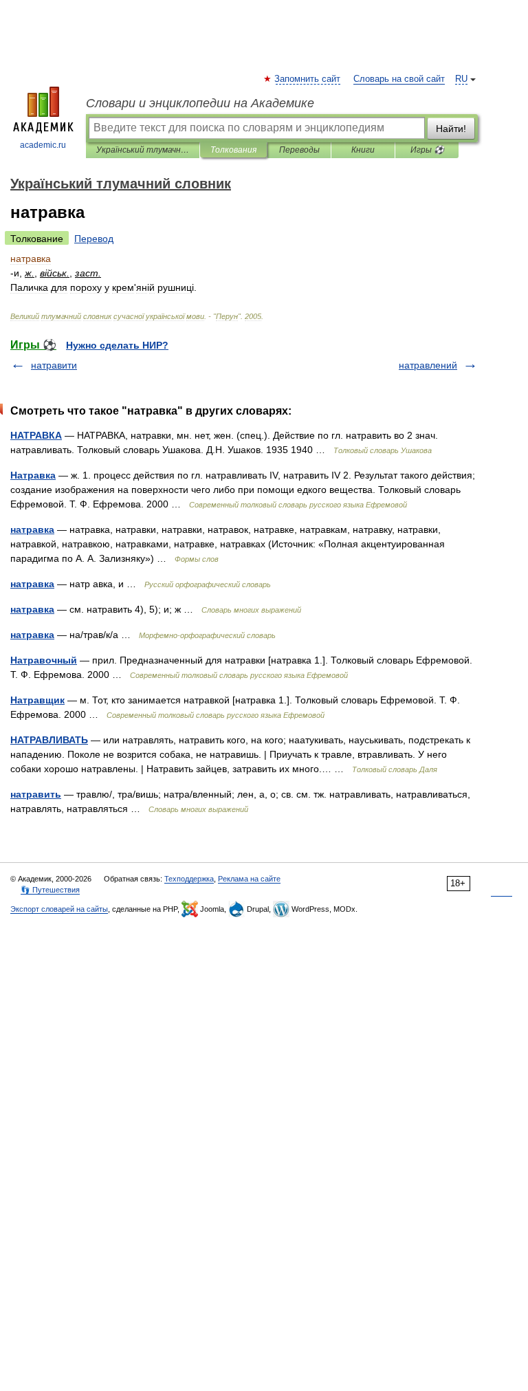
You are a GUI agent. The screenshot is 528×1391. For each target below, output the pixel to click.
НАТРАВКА (36, 435)
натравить (35, 794)
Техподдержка (189, 879)
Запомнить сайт (308, 79)
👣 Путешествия (50, 890)
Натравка (33, 475)
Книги (363, 150)
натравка (32, 529)
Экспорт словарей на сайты (59, 909)
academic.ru (43, 145)
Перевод (93, 238)
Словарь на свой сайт (399, 79)
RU (461, 79)
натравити (54, 365)
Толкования (233, 150)
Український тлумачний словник (142, 150)
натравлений (428, 365)
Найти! (451, 128)
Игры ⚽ (427, 150)
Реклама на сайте (249, 879)
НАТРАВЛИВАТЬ (49, 739)
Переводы (299, 150)
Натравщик (37, 699)
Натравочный (43, 660)
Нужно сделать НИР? (117, 345)
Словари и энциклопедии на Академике (200, 103)
